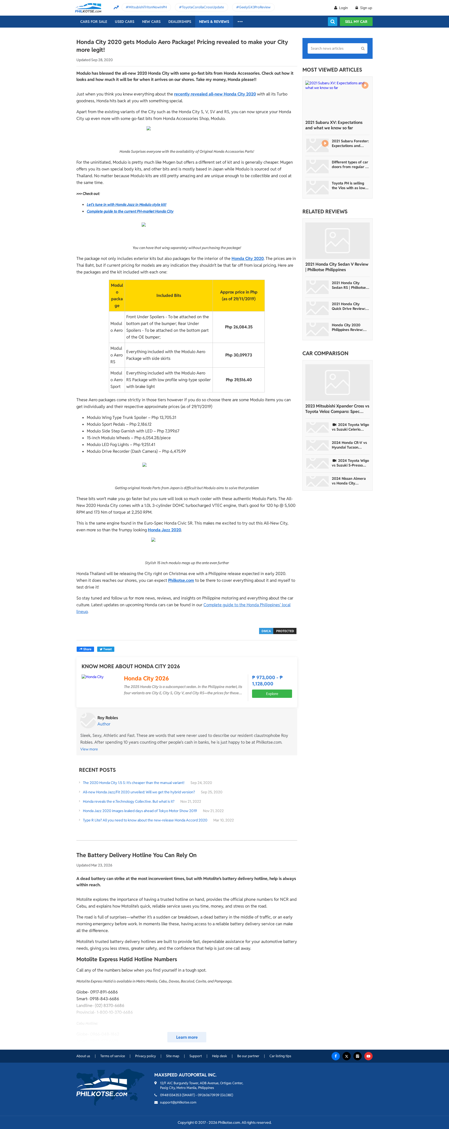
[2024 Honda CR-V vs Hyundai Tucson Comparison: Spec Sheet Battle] (317, 445)
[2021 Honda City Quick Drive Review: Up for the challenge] (317, 308)
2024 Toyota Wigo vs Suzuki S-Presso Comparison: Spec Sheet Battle (350, 463)
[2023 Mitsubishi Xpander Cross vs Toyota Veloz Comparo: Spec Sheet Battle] (337, 382)
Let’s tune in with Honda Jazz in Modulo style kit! (126, 204)
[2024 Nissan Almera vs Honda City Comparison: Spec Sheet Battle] (317, 481)
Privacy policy (145, 1056)
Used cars (124, 21)
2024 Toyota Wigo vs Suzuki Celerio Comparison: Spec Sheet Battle (350, 427)
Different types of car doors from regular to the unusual (350, 164)
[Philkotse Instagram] (357, 1056)
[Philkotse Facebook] (336, 1056)
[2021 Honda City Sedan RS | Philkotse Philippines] (317, 287)
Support (195, 1056)
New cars (151, 21)
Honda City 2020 (248, 258)
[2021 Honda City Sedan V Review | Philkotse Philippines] (337, 240)
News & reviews (214, 21)
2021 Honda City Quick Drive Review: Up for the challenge (349, 306)
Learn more (187, 1037)
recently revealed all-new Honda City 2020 (215, 94)
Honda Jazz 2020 (164, 530)
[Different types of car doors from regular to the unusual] (317, 166)
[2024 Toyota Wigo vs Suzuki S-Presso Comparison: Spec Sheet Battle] (317, 463)
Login (343, 7)
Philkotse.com (181, 580)
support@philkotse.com (178, 1102)
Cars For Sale (93, 21)
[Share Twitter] (105, 649)
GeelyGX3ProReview (254, 7)
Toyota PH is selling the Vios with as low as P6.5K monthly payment (348, 185)
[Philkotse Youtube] (368, 1056)
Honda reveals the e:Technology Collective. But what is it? (128, 801)
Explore (272, 693)
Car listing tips (280, 1056)
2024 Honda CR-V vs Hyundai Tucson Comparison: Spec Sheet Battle (349, 445)
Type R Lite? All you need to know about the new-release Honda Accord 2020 (145, 820)
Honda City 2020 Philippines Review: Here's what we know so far (349, 327)
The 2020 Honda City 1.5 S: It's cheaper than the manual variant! (133, 782)
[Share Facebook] (85, 649)
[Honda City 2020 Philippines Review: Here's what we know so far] (317, 329)
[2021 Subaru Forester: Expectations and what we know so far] (317, 145)
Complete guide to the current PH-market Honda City (130, 211)
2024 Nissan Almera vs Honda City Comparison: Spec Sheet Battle (349, 481)
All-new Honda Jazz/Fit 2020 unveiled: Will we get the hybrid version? (139, 792)
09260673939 (209, 1095)
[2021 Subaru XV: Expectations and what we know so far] (337, 99)
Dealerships (179, 21)
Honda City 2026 (146, 678)
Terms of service (112, 1056)
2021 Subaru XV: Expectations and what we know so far (333, 125)
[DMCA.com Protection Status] (277, 630)
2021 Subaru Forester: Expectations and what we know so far (350, 143)
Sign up (365, 7)
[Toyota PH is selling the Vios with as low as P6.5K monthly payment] (317, 187)
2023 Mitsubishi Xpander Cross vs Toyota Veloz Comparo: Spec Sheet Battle (337, 408)
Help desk (219, 1056)
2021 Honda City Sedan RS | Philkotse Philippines (349, 285)
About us (83, 1056)
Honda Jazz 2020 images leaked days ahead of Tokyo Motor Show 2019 (140, 810)
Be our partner (248, 1056)
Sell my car (356, 21)
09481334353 (170, 1095)
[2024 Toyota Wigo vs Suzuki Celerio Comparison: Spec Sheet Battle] (317, 427)
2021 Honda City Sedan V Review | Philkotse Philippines (336, 266)
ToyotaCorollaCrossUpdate (203, 7)
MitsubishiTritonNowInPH (148, 7)
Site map (172, 1056)
